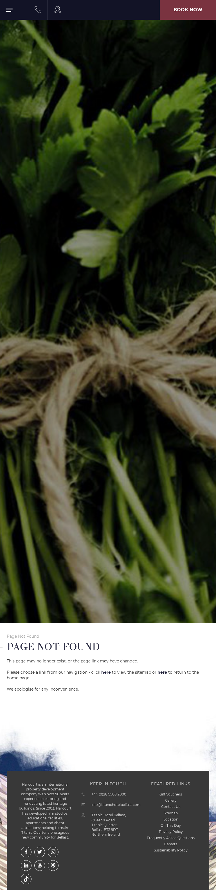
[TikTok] (26, 879)
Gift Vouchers (170, 794)
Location (170, 819)
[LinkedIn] (26, 865)
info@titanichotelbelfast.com (116, 805)
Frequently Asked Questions (171, 838)
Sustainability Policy (171, 850)
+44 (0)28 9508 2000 (108, 794)
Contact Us (170, 806)
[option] (108, 311)
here (106, 672)
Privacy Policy (171, 832)
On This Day (171, 825)
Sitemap (171, 813)
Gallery (171, 800)
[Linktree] (53, 865)
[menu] (14, 15)
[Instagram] (53, 852)
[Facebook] (26, 852)
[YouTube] (39, 865)
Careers (170, 844)
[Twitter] (39, 852)
